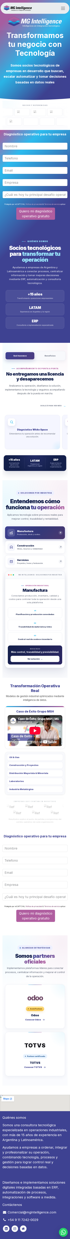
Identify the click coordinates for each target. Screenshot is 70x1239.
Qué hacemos (20, 356)
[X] (15, 1228)
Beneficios (50, 356)
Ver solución (35, 659)
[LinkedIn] (23, 1228)
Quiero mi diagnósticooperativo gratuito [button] (35, 213)
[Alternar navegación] (63, 8)
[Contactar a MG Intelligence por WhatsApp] (63, 1232)
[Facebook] (6, 1228)
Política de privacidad (34, 204)
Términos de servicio (52, 204)
